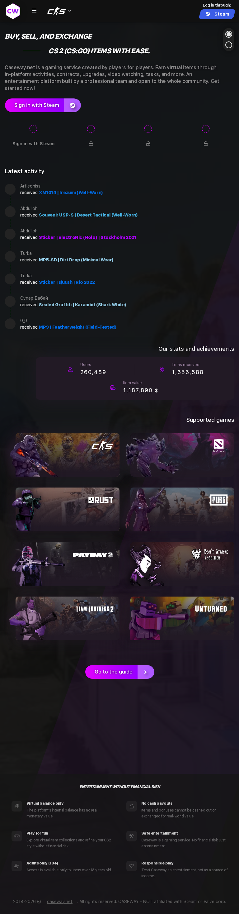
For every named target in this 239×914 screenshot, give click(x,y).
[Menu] (34, 11)
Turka (26, 253)
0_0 (23, 320)
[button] (228, 34)
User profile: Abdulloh (10, 211)
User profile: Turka (10, 256)
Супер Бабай (34, 298)
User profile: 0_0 (10, 323)
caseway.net (60, 901)
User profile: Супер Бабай (10, 301)
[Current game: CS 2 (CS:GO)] (58, 11)
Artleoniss (30, 185)
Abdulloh (29, 208)
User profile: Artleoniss (10, 189)
